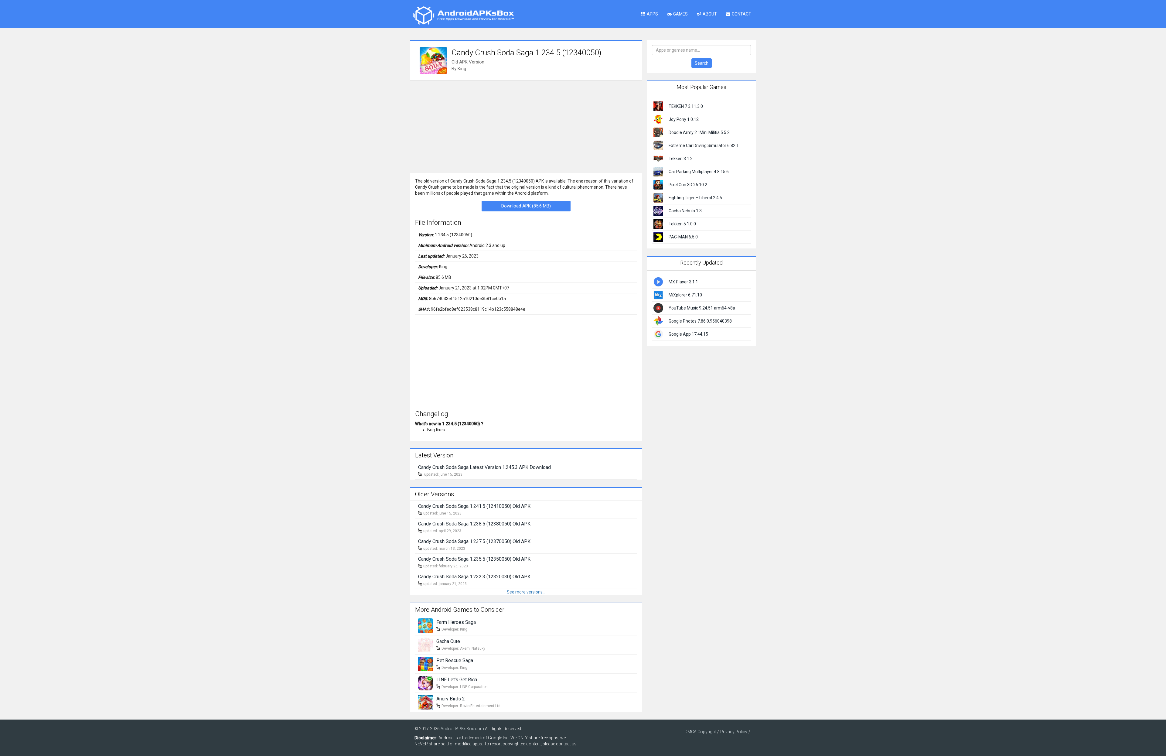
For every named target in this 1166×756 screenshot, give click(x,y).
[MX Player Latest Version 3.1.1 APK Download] (658, 281)
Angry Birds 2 (450, 699)
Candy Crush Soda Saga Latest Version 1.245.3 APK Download (484, 467)
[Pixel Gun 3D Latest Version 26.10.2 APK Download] (658, 184)
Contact (741, 14)
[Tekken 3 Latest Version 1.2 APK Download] (658, 158)
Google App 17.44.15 (688, 334)
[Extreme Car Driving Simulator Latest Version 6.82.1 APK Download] (658, 145)
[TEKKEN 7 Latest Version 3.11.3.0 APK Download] (658, 106)
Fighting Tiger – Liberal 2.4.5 (695, 197)
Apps (652, 14)
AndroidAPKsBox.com (462, 728)
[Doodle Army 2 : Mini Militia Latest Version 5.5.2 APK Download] (658, 132)
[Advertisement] (526, 126)
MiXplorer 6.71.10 (685, 294)
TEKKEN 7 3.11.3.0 (686, 106)
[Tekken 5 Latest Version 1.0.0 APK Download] (658, 223)
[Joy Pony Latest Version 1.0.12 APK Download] (658, 119)
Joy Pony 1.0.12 (684, 119)
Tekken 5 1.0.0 (682, 223)
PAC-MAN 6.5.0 (683, 236)
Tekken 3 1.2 (681, 158)
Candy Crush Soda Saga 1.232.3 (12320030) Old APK (474, 577)
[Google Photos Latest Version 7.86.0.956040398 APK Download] (658, 320)
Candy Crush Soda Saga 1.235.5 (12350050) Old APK (474, 559)
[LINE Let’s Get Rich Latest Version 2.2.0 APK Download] (425, 682)
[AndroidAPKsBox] (463, 15)
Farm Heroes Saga (456, 622)
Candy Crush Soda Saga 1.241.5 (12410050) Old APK (474, 506)
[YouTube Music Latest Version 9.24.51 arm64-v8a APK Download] (658, 307)
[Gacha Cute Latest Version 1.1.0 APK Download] (425, 644)
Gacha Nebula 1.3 (685, 210)
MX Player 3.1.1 (683, 281)
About (710, 14)
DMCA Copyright (700, 731)
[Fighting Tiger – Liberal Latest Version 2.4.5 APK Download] (658, 197)
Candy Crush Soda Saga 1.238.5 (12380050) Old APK (474, 524)
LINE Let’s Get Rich (456, 679)
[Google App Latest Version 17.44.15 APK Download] (658, 333)
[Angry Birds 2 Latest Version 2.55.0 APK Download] (425, 701)
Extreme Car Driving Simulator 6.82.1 (704, 145)
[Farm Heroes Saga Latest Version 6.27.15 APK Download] (425, 625)
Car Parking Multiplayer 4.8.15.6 (699, 171)
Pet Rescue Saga (454, 660)
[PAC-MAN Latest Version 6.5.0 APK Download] (658, 236)
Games (680, 14)
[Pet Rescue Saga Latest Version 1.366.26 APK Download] (425, 663)
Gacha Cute (448, 641)
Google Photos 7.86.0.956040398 (700, 321)
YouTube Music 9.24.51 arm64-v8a (702, 308)
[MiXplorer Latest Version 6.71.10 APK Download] (658, 294)
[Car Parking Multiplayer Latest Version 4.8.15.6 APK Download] (658, 171)
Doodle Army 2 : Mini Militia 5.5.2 (699, 132)
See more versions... (526, 592)
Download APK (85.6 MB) (526, 206)
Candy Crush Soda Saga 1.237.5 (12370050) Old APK (474, 541)
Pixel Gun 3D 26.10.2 (688, 184)
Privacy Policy (733, 731)
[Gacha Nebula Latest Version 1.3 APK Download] (658, 210)
